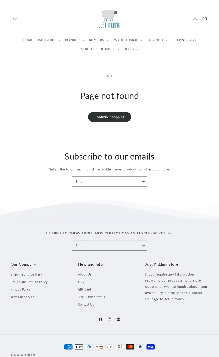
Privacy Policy (20, 289)
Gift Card (84, 289)
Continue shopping (110, 117)
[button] (15, 19)
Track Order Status (91, 297)
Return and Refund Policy (29, 282)
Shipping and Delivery (26, 274)
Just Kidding (28, 354)
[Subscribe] (143, 181)
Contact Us (86, 304)
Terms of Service (22, 297)
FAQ (81, 282)
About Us (85, 274)
